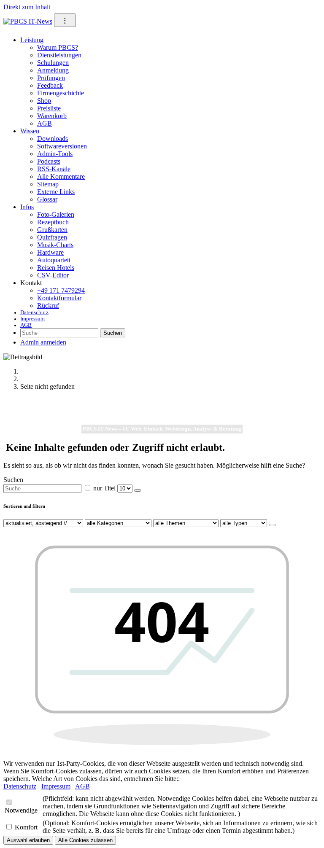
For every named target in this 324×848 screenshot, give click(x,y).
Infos (27, 206)
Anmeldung (53, 70)
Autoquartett (53, 260)
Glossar (47, 199)
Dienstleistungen (59, 55)
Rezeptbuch (53, 222)
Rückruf (48, 305)
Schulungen (53, 62)
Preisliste (49, 108)
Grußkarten (52, 229)
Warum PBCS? (57, 47)
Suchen (112, 333)
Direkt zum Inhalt (26, 7)
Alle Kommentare (61, 176)
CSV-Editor (53, 275)
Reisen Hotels (55, 267)
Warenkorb (52, 115)
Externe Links (56, 191)
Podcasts (48, 161)
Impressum (32, 319)
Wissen (29, 131)
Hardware (50, 252)
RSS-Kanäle (53, 168)
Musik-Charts (55, 244)
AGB (44, 123)
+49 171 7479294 (61, 290)
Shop (44, 100)
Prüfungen (51, 77)
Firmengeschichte (60, 93)
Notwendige (21, 810)
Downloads (52, 138)
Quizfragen (52, 237)
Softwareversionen (62, 146)
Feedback (50, 85)
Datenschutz (34, 312)
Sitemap (48, 184)
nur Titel (104, 488)
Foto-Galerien (55, 214)
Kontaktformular (59, 298)
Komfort (26, 827)
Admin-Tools (55, 153)
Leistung (31, 39)
